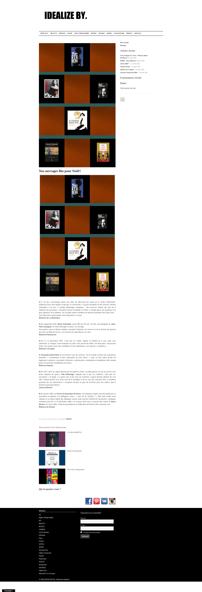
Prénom (83, 518)
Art (40, 515)
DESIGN (62, 33)
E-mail (82, 525)
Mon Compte (124, 42)
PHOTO (129, 33)
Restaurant (43, 565)
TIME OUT (44, 33)
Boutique (123, 45)
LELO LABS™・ (125, 64)
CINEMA (42, 529)
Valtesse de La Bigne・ (127, 69)
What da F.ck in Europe (47, 573)
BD (40, 520)
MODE (109, 33)
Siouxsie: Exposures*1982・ (129, 72)
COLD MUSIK (119, 33)
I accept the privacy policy (91, 532)
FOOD (69, 33)
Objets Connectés (45, 553)
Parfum (41, 556)
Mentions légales (63, 579)
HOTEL (94, 33)
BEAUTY (53, 33)
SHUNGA (137, 33)
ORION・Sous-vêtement (128, 61)
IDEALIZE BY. (50, 579)
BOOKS (102, 33)
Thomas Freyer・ (125, 66)
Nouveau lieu (43, 550)
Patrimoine (42, 559)
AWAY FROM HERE (81, 33)
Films (41, 538)
